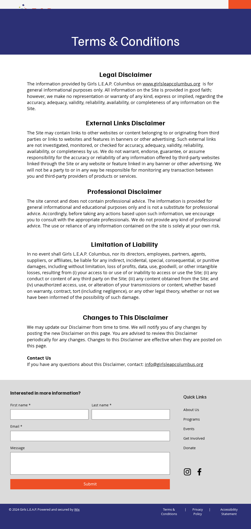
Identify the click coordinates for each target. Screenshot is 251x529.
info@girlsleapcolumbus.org (174, 364)
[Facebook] (199, 472)
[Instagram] (187, 472)
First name (20, 405)
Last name (102, 405)
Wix (77, 509)
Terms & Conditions (169, 511)
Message (17, 448)
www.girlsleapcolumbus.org (171, 84)
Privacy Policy (197, 511)
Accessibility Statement (229, 511)
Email (16, 426)
